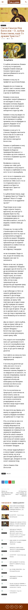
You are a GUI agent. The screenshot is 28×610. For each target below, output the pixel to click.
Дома (2, 23)
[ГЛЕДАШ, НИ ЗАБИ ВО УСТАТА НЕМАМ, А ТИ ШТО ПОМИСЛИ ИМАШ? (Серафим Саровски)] (5, 523)
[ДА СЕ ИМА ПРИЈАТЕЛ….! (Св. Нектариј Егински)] (5, 571)
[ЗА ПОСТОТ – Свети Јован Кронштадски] (5, 516)
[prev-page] (2, 598)
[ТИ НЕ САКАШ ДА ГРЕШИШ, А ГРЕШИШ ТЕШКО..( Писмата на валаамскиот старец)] (5, 585)
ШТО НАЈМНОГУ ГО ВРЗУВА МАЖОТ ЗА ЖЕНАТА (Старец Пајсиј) (17, 563)
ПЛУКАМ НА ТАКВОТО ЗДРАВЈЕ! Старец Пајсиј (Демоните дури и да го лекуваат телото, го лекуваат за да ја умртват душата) (17, 533)
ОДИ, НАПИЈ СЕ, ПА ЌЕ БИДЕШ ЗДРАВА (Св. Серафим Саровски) (18, 542)
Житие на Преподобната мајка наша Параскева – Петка (7, 493)
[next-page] (5, 598)
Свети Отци (7, 23)
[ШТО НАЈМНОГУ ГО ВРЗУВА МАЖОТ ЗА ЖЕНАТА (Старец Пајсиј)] (5, 563)
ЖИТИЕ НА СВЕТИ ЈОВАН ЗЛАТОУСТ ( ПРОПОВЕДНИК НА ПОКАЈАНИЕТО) (17, 549)
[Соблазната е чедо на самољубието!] (5, 592)
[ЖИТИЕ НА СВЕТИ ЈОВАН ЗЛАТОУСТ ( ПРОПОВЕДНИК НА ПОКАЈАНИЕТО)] (5, 549)
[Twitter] (6, 482)
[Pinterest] (9, 482)
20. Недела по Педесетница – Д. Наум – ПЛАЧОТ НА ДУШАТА (21, 493)
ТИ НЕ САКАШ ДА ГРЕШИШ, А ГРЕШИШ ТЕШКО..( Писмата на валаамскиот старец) (18, 585)
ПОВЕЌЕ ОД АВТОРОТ (18, 503)
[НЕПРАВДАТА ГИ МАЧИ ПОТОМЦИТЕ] (5, 578)
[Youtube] (20, 606)
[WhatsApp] (13, 482)
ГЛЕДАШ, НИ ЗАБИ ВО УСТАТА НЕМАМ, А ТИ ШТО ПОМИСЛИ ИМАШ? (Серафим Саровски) (18, 523)
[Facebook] (2, 482)
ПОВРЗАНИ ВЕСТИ (6, 503)
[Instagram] (12, 606)
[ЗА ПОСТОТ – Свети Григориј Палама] (5, 556)
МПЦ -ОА (8, 473)
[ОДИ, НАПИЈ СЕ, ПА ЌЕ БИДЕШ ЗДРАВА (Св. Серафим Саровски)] (5, 542)
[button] (2, 2)
